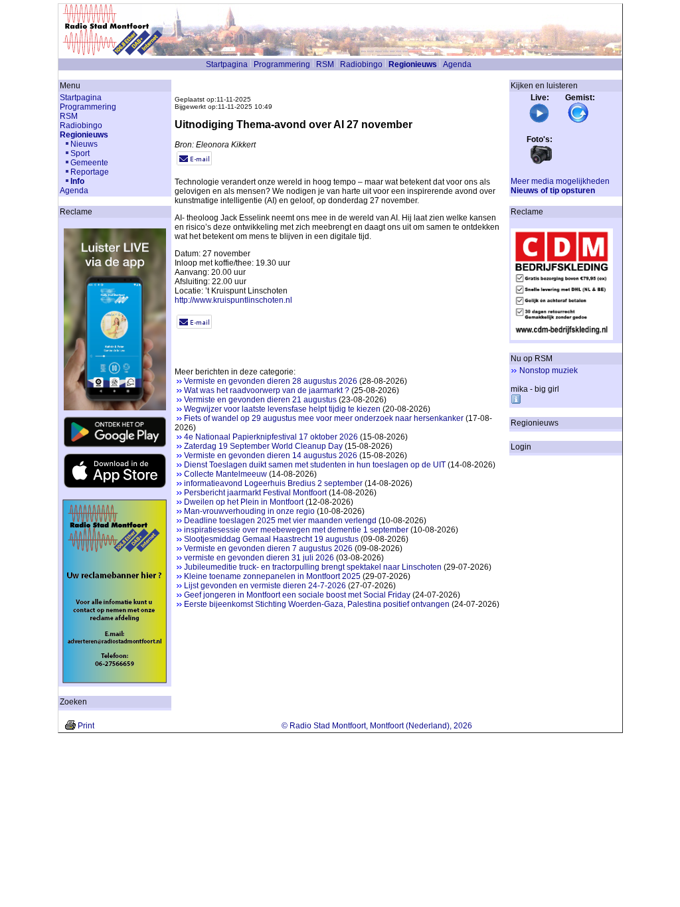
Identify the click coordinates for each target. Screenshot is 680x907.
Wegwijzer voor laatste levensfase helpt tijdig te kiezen (282, 409)
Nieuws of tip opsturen (553, 190)
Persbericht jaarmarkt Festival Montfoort (255, 492)
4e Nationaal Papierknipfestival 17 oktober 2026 (271, 437)
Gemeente (89, 162)
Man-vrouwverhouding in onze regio (249, 511)
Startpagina (227, 64)
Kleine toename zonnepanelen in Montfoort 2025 (272, 576)
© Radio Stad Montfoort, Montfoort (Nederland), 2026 (377, 725)
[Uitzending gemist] (578, 120)
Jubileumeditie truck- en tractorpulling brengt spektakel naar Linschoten (313, 567)
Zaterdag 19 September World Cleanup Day (263, 446)
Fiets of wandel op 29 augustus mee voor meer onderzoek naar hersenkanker (324, 418)
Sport (80, 153)
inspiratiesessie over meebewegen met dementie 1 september (296, 530)
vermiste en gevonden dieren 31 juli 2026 (259, 557)
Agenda (457, 64)
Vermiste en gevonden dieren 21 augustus (260, 399)
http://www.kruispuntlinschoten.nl (233, 300)
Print (86, 725)
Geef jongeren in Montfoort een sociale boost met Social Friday (297, 595)
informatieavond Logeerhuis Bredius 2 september (273, 483)
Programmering (282, 64)
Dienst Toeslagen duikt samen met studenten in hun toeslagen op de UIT (315, 464)
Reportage (89, 172)
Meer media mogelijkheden (560, 181)
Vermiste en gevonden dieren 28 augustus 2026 (270, 381)
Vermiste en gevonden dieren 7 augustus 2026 (268, 548)
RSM (325, 64)
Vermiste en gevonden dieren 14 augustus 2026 (270, 455)
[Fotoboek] (541, 162)
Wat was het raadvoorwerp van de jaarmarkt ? (266, 390)
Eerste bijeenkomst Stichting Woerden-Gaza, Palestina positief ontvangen (317, 604)
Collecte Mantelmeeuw (225, 474)
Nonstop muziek (548, 370)
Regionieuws (412, 64)
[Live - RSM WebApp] (539, 120)
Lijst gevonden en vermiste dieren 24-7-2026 (265, 585)
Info (77, 181)
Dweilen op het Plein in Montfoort (243, 502)
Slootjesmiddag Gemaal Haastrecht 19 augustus (271, 539)
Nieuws (84, 144)
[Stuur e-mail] (194, 162)
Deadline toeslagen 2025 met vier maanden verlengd (280, 520)
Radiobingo (361, 64)
